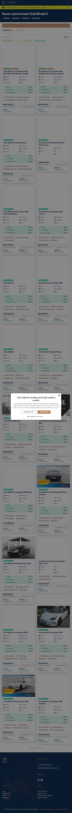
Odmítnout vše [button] (28, 412)
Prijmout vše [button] (44, 412)
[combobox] (59, 395)
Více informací (55, 407)
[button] (36, 417)
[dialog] (36, 406)
